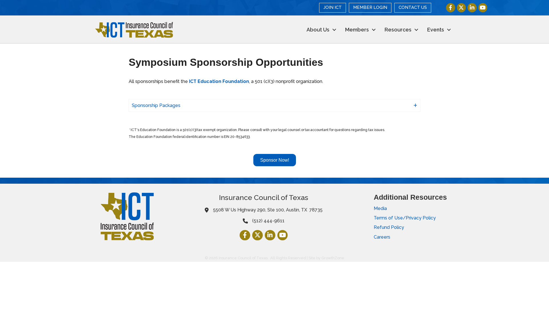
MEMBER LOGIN (370, 7)
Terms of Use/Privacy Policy (405, 218)
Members (357, 30)
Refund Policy (389, 227)
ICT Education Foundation (219, 81)
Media (380, 208)
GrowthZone (332, 258)
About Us (318, 30)
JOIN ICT (332, 7)
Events (435, 30)
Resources (398, 30)
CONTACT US (413, 7)
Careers (382, 237)
